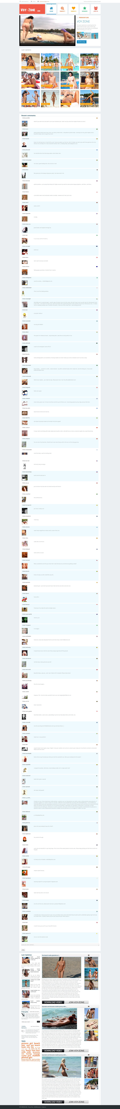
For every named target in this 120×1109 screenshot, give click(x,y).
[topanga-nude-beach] (91, 1062)
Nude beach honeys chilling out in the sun (35, 958)
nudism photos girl (30, 1056)
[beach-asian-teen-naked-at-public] (91, 962)
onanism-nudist (25, 1060)
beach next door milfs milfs (30, 1051)
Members (84, 11)
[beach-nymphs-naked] (91, 1035)
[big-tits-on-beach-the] (91, 973)
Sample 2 (73, 11)
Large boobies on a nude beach (35, 991)
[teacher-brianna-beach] (91, 984)
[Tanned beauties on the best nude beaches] (77, 1002)
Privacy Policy (30, 1107)
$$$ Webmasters (37, 1107)
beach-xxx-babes (36, 1059)
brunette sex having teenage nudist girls (30, 1054)
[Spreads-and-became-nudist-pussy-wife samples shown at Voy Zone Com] (94, 35)
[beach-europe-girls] (91, 1073)
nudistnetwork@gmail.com (44, 1)
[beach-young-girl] (91, 1024)
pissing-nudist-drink (26, 1059)
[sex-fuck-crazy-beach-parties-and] (91, 1084)
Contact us (44, 1107)
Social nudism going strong (35, 1001)
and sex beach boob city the (30, 1046)
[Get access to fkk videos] (53, 1002)
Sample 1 (62, 11)
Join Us (96, 11)
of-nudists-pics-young (34, 1060)
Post (23, 950)
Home (51, 11)
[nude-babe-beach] (91, 1013)
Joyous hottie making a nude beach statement (35, 970)
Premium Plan (84, 17)
